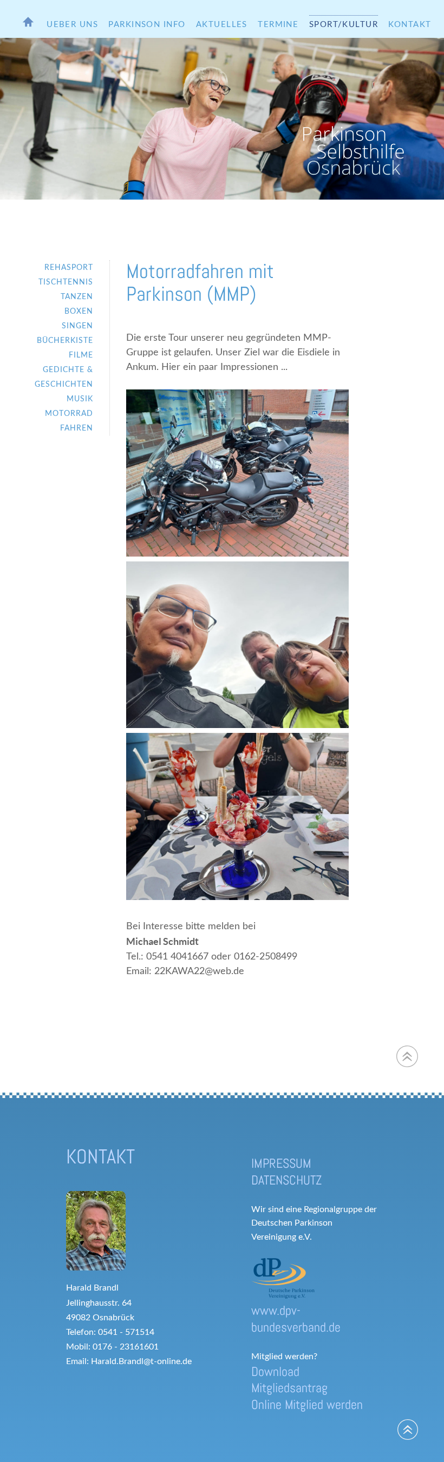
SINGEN (77, 326)
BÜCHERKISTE (65, 340)
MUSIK (80, 399)
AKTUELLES (221, 25)
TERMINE (278, 25)
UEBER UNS (72, 25)
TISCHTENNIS (65, 282)
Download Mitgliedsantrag (289, 1380)
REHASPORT (68, 267)
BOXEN (78, 311)
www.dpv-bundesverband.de (296, 1318)
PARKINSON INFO (146, 25)
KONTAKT (409, 25)
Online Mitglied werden (307, 1404)
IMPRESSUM (281, 1163)
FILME (81, 355)
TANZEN (77, 297)
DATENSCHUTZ (286, 1180)
